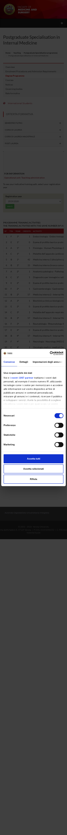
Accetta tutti (33, 458)
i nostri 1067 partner (22, 377)
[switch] (59, 425)
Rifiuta (33, 479)
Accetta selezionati (33, 468)
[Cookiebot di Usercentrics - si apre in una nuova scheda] (49, 353)
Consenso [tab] (9, 362)
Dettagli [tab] (23, 362)
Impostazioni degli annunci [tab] (47, 362)
